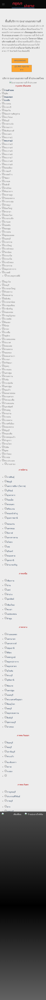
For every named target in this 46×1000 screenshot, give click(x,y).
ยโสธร (10, 542)
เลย (8, 547)
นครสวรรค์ (12, 643)
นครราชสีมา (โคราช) (16, 486)
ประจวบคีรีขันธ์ (13, 796)
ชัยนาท (10, 686)
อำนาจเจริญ (12, 565)
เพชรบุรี (10, 811)
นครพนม (11, 528)
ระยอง (9, 771)
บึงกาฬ (10, 533)
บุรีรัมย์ (10, 491)
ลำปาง (10, 594)
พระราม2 (8, 141)
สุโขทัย (10, 671)
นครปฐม (10, 690)
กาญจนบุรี (11, 792)
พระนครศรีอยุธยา (14, 700)
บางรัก (7, 100)
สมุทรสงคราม (13, 713)
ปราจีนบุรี (11, 752)
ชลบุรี (9, 747)
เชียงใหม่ (11, 605)
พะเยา (10, 609)
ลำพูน (9, 619)
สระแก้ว (10, 756)
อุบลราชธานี (12, 518)
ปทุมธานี (10, 648)
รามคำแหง (9, 90)
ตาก (8, 807)
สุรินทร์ (10, 551)
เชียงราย (10, 581)
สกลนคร (10, 504)
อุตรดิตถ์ (10, 599)
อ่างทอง (10, 727)
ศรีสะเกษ (11, 509)
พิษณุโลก (11, 704)
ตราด (9, 767)
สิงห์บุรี (10, 718)
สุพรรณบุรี (11, 722)
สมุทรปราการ (13, 662)
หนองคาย (11, 556)
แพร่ (9, 590)
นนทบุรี (10, 695)
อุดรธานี (10, 560)
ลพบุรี (9, 709)
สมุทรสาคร (12, 666)
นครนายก (11, 639)
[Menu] (3, 4)
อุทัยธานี (10, 680)
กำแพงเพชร (12, 634)
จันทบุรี (10, 743)
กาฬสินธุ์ (10, 477)
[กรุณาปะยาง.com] (23, 4)
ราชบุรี (10, 801)
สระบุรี (10, 675)
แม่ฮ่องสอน (12, 614)
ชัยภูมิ (9, 482)
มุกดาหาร (11, 495)
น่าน (9, 585)
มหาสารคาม (12, 538)
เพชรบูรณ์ (11, 657)
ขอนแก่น (11, 524)
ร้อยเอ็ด (10, 500)
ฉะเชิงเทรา (11, 762)
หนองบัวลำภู (12, 513)
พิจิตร (9, 653)
